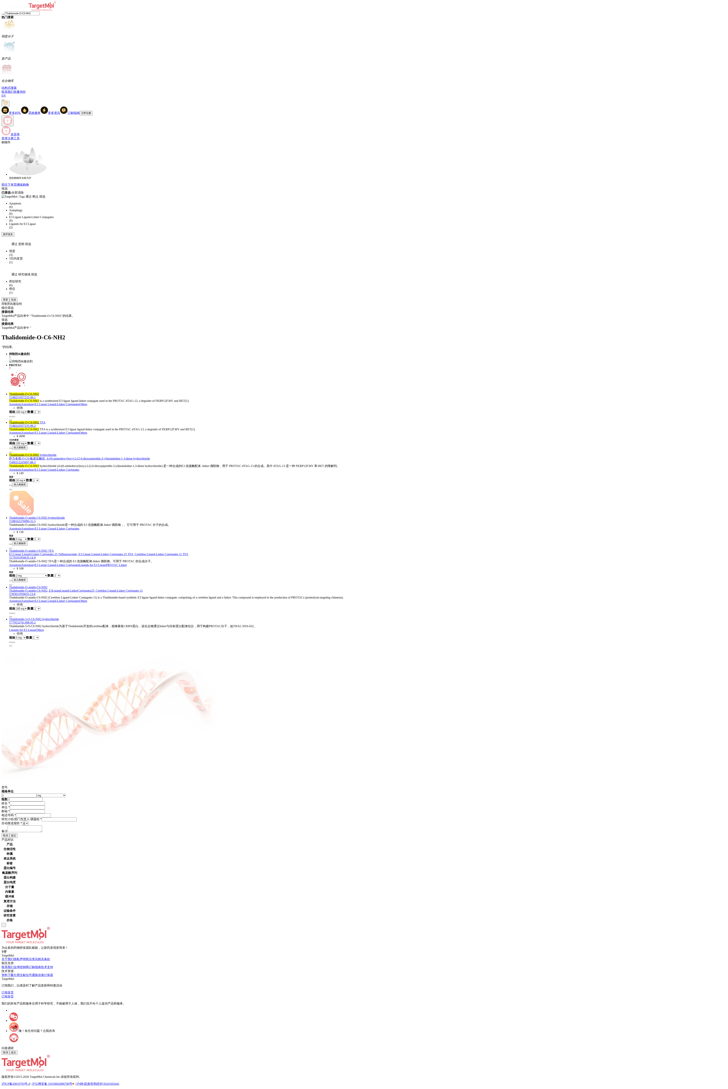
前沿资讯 (32, 959)
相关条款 (44, 959)
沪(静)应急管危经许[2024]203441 (97, 1083)
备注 (5, 831)
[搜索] (3, 14)
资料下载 (8, 975)
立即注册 (86, 113)
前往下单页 (9, 184)
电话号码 (9, 815)
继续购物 (23, 184)
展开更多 (8, 234)
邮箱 (6, 811)
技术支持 (47, 967)
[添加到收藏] (10, 416)
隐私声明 (20, 959)
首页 (11, 992)
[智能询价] (13, 416)
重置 (5, 299)
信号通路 (32, 975)
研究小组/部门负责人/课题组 (22, 819)
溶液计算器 (45, 975)
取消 (5, 835)
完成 (13, 299)
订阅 (5, 992)
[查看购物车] (3, 100)
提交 (13, 835)
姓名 (6, 803)
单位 (6, 807)
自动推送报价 (12, 823)
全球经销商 (21, 967)
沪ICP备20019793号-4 (16, 1083)
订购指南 (35, 967)
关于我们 (8, 959)
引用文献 (20, 975)
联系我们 (8, 967)
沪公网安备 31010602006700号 (52, 1083)
